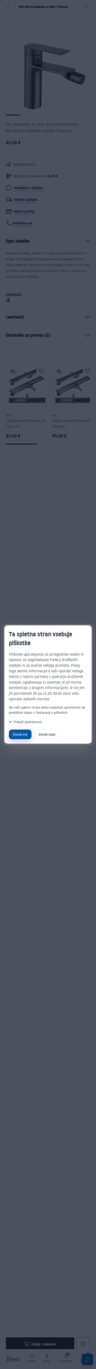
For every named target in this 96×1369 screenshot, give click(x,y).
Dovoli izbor (47, 734)
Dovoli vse (20, 734)
